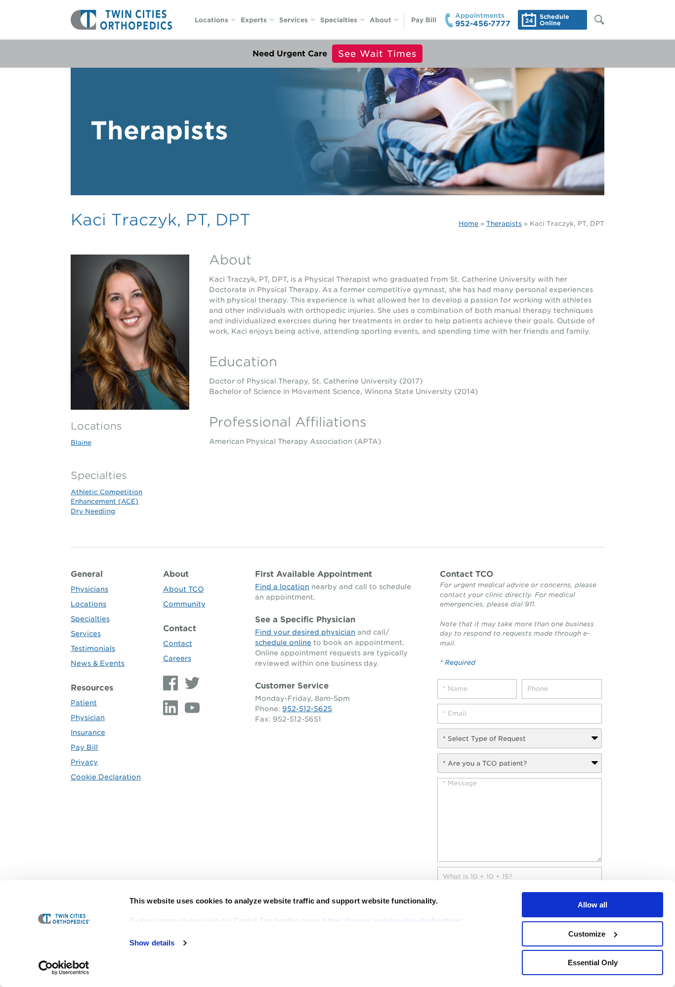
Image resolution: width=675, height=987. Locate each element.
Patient (84, 703)
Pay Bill (423, 20)
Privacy (84, 762)
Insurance (88, 732)
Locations (211, 20)
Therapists (504, 223)
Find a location (282, 587)
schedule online (283, 642)
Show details (151, 943)
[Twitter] (190, 683)
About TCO (183, 589)
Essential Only (593, 962)
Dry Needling (93, 511)
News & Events (98, 663)
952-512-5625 (307, 709)
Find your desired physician (305, 632)
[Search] (594, 20)
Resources (92, 687)
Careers (177, 658)
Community (184, 604)
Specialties (338, 20)
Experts (254, 20)
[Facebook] (171, 683)
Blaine (81, 442)
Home (468, 223)
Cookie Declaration (106, 777)
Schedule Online (554, 19)
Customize (586, 934)
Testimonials (93, 648)
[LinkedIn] (171, 708)
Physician (88, 718)
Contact (179, 628)
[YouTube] (190, 708)
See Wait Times (377, 53)
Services (293, 20)
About (380, 20)
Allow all (592, 905)
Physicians (89, 589)
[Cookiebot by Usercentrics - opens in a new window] (64, 967)
